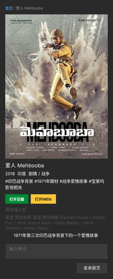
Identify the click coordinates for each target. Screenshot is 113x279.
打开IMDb (43, 199)
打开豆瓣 (16, 199)
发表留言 (92, 268)
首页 (9, 8)
